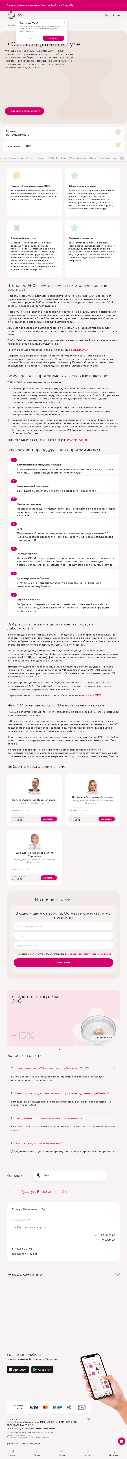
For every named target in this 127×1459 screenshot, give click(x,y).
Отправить (63, 963)
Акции (12, 1455)
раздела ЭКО (79, 350)
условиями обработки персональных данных (88, 954)
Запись (62, 1455)
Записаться (49, 819)
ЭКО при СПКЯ (77, 440)
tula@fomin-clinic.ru (24, 1254)
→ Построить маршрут (29, 1227)
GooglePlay (68, 5)
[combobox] (70, 1175)
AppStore (55, 5)
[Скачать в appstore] (18, 1369)
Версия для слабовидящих (25, 1443)
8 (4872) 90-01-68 (22, 1249)
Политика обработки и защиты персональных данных (30, 1433)
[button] (59, 1049)
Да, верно (53, 38)
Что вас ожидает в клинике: (25, 1274)
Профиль (113, 1455)
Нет (30, 38)
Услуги (87, 1455)
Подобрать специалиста (24, 111)
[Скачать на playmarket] (42, 1369)
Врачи (37, 1455)
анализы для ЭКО (90, 695)
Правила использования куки (20, 1435)
